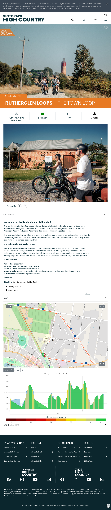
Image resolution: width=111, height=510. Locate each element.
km (6, 370)
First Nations (62, 461)
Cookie (70, 8)
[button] (55, 214)
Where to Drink (36, 452)
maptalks (7, 367)
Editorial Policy (45, 505)
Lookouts (87, 452)
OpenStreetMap (17, 367)
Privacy (52, 505)
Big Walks (88, 456)
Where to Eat (36, 456)
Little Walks (88, 461)
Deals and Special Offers (67, 456)
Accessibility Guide (11, 452)
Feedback (82, 505)
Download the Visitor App (67, 452)
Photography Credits (72, 505)
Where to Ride (36, 461)
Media (87, 505)
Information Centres (12, 461)
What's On (35, 447)
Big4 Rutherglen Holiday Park (25, 282)
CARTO (35, 367)
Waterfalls (88, 447)
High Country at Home (66, 447)
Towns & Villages (10, 456)
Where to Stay (9, 447)
